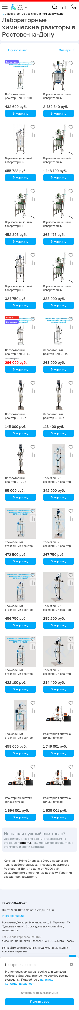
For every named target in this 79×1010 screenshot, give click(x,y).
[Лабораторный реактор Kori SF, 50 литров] (20, 331)
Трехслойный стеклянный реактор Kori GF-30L (19, 609)
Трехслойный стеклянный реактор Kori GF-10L (19, 737)
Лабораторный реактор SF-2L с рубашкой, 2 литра (17, 481)
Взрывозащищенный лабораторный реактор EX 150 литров (58, 162)
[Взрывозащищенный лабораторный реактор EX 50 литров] (20, 203)
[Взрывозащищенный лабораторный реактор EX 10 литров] (58, 267)
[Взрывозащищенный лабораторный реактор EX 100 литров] (20, 139)
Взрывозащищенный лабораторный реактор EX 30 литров (57, 225)
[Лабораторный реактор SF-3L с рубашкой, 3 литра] (58, 395)
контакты (24, 842)
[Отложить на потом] (33, 63)
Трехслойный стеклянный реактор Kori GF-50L (19, 545)
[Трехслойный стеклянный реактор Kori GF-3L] (58, 523)
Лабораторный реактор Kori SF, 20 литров (55, 353)
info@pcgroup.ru (13, 915)
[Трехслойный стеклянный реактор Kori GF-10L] (20, 715)
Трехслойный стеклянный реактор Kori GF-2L (57, 609)
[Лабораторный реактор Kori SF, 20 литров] (58, 331)
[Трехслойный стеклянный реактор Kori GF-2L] (58, 587)
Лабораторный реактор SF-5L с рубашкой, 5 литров (18, 417)
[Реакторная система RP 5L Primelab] (58, 715)
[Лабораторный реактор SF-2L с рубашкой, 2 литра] (20, 459)
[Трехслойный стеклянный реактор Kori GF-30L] (20, 587)
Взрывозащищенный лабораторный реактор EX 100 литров (20, 162)
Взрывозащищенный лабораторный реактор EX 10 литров (57, 289)
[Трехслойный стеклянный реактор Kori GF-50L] (20, 523)
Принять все (39, 1001)
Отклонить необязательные (39, 992)
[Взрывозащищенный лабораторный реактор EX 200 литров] (58, 75)
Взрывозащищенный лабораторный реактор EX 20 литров (19, 289)
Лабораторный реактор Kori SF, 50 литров (17, 353)
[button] (54, 6)
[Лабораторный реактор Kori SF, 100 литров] (20, 75)
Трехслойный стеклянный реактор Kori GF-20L (19, 673)
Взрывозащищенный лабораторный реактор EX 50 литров (19, 225)
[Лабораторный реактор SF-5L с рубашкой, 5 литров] (20, 395)
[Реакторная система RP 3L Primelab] (20, 779)
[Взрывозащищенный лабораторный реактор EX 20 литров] (20, 267)
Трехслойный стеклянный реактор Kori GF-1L (57, 673)
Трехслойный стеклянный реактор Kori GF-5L (57, 481)
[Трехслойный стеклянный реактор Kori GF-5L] (58, 459)
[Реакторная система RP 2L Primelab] (58, 779)
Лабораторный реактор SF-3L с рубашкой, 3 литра (55, 417)
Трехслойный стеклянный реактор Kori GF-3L (57, 545)
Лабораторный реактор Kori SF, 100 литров (18, 97)
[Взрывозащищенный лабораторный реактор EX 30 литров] (58, 203)
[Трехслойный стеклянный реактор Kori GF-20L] (20, 651)
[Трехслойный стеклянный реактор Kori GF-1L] (58, 651)
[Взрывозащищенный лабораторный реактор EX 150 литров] (58, 139)
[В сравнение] (33, 71)
